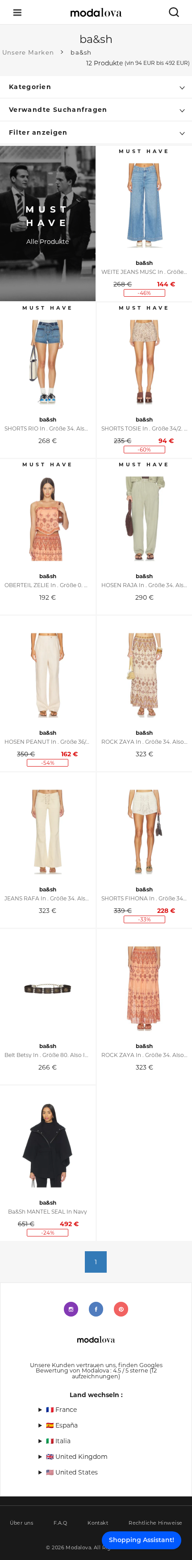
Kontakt (98, 1523)
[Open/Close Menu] (17, 12)
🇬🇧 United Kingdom (77, 1457)
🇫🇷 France (61, 1410)
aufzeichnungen (114, 1373)
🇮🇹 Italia (58, 1441)
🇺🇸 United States (72, 1472)
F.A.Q (60, 1523)
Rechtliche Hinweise (155, 1523)
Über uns (21, 1523)
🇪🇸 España (62, 1425)
